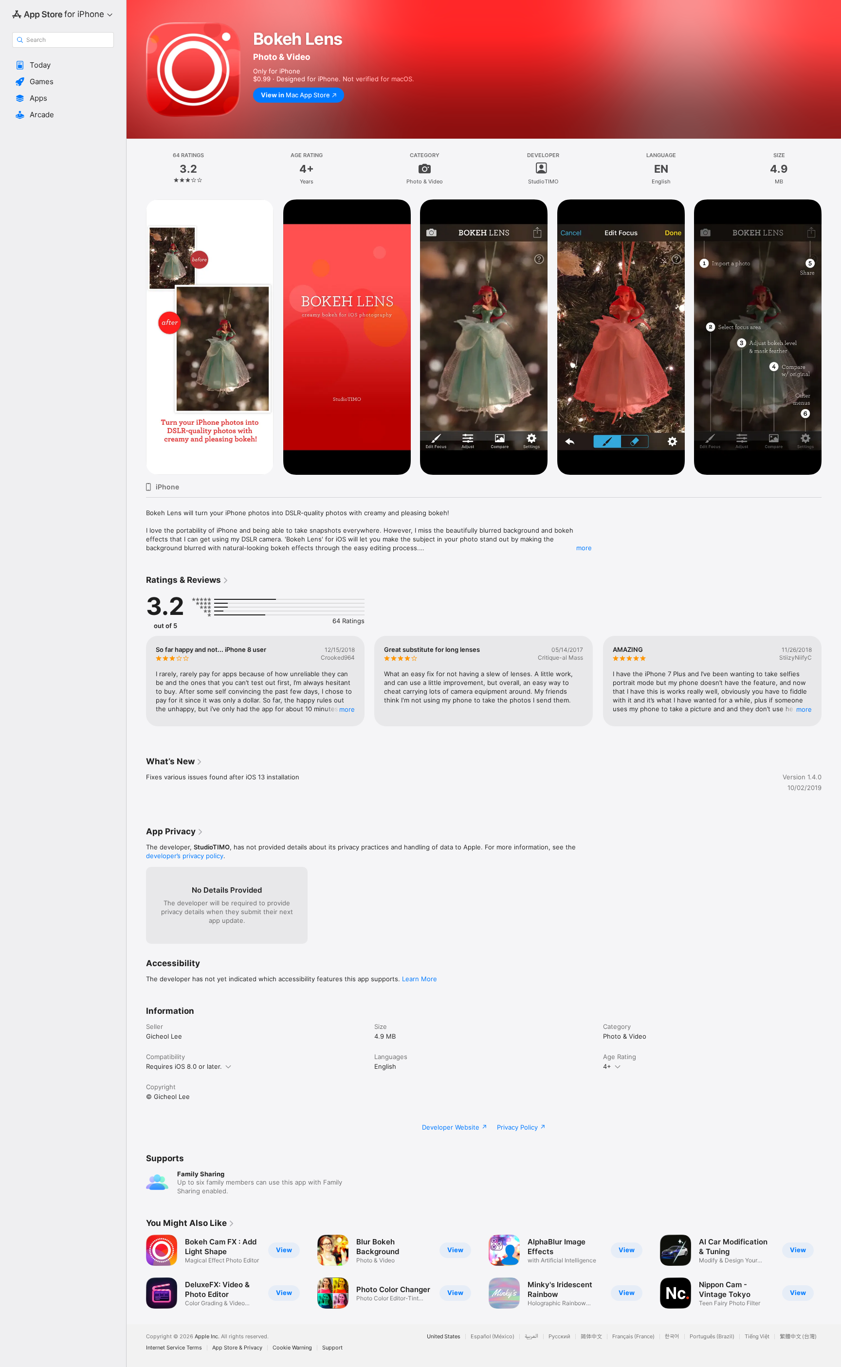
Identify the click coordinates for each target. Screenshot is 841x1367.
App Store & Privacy (237, 1347)
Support (332, 1347)
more (584, 548)
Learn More (419, 979)
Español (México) (492, 1336)
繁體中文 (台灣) (798, 1336)
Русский (559, 1336)
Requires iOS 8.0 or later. (184, 1066)
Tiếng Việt (757, 1336)
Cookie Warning (292, 1347)
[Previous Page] (136, 681)
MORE (347, 709)
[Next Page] (831, 681)
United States (443, 1336)
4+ (607, 1066)
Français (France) (633, 1336)
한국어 (672, 1336)
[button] (63, 65)
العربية (531, 1336)
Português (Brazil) (712, 1336)
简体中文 (591, 1336)
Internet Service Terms (174, 1347)
